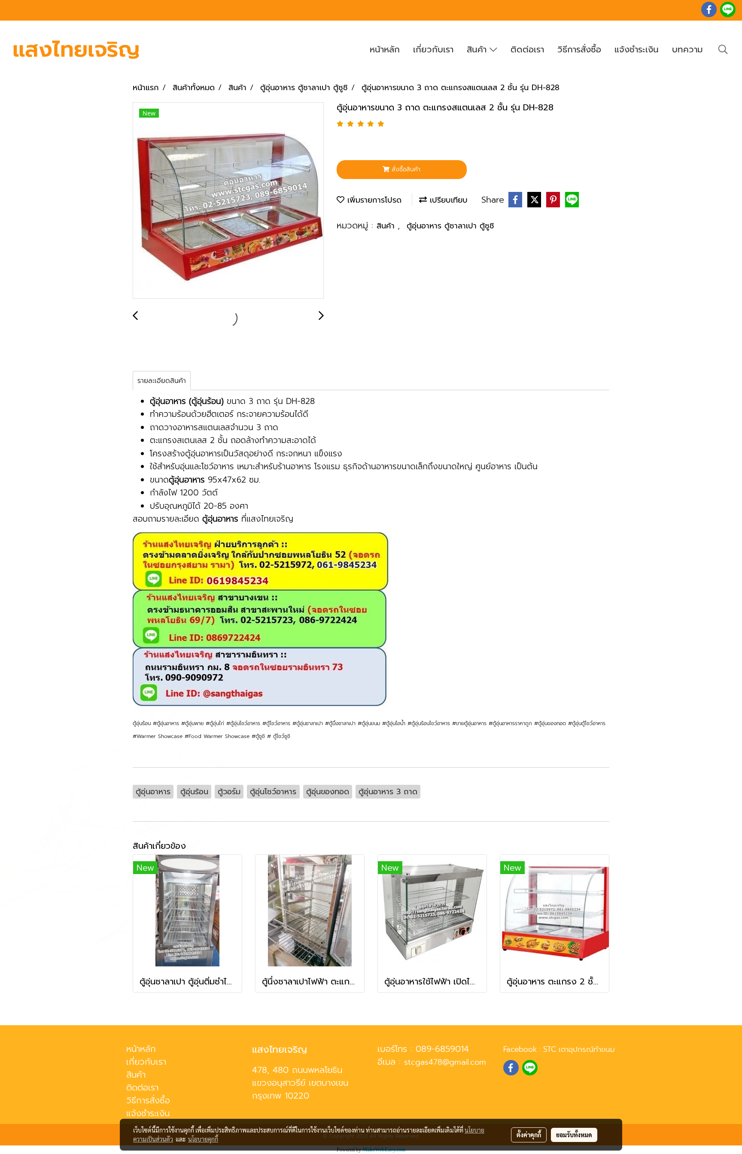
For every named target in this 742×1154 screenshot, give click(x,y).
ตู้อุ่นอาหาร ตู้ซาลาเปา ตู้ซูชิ (450, 226)
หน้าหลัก (385, 49)
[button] (723, 49)
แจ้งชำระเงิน (636, 49)
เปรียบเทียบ (447, 200)
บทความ (687, 49)
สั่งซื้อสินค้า (404, 169)
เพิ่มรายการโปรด (372, 200)
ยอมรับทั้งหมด (574, 1135)
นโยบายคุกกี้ (203, 1139)
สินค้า (478, 49)
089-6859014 (442, 1048)
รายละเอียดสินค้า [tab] (161, 381)
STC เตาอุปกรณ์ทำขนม (579, 1049)
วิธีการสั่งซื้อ (579, 49)
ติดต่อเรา (527, 49)
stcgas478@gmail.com (445, 1062)
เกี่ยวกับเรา (433, 49)
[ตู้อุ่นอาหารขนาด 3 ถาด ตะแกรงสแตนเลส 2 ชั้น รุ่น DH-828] (228, 201)
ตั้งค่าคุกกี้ (529, 1135)
